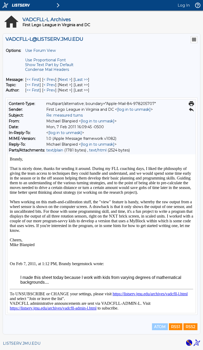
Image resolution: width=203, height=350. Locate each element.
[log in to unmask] (134, 109)
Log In (184, 5)
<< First (33, 79)
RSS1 (175, 326)
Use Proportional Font (45, 60)
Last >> (81, 79)
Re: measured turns (64, 115)
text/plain (54, 150)
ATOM (160, 326)
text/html (98, 150)
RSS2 (190, 326)
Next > (65, 79)
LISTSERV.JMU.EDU (21, 343)
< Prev (49, 79)
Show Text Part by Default (49, 64)
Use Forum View (40, 50)
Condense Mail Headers (47, 69)
